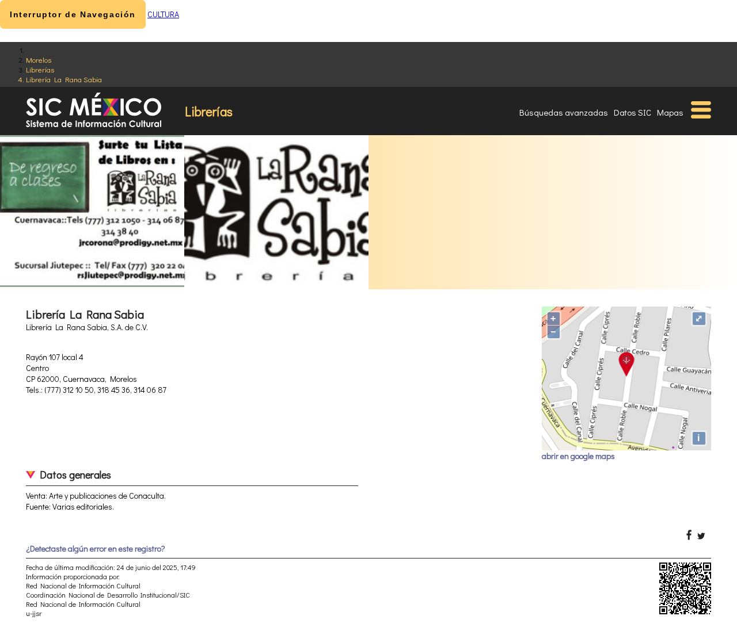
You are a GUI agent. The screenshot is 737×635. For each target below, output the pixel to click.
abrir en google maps (578, 455)
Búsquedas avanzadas (563, 112)
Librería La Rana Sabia (64, 79)
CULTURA (163, 14)
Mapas (670, 112)
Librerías (40, 69)
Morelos (38, 59)
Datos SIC (632, 112)
